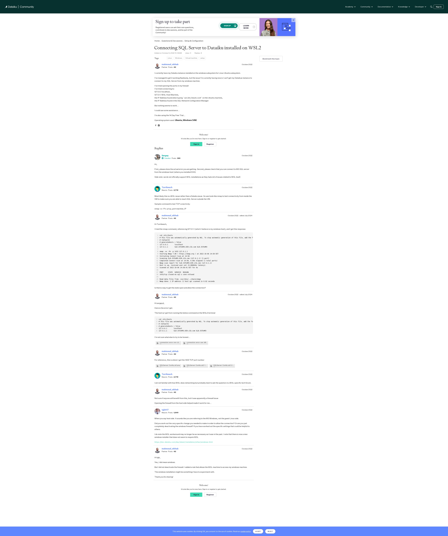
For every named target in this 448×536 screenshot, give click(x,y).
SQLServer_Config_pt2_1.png (197, 365)
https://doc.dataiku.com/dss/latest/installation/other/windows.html (183, 442)
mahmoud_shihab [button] (170, 64)
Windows (178, 58)
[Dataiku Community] (19, 6)
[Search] (431, 7)
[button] (293, 20)
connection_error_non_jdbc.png (170, 342)
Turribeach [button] (167, 187)
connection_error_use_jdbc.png (197, 342)
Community (365, 6)
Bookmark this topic (271, 59)
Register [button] (210, 144)
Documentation (384, 6)
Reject (270, 531)
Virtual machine (191, 58)
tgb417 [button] (165, 410)
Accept (258, 531)
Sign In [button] (196, 144)
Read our (242, 531)
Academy (349, 6)
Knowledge (403, 6)
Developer (419, 6)
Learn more (246, 27)
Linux (170, 58)
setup (202, 58)
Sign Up (227, 26)
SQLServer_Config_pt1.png (170, 365)
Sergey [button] (165, 155)
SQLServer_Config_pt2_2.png (224, 365)
